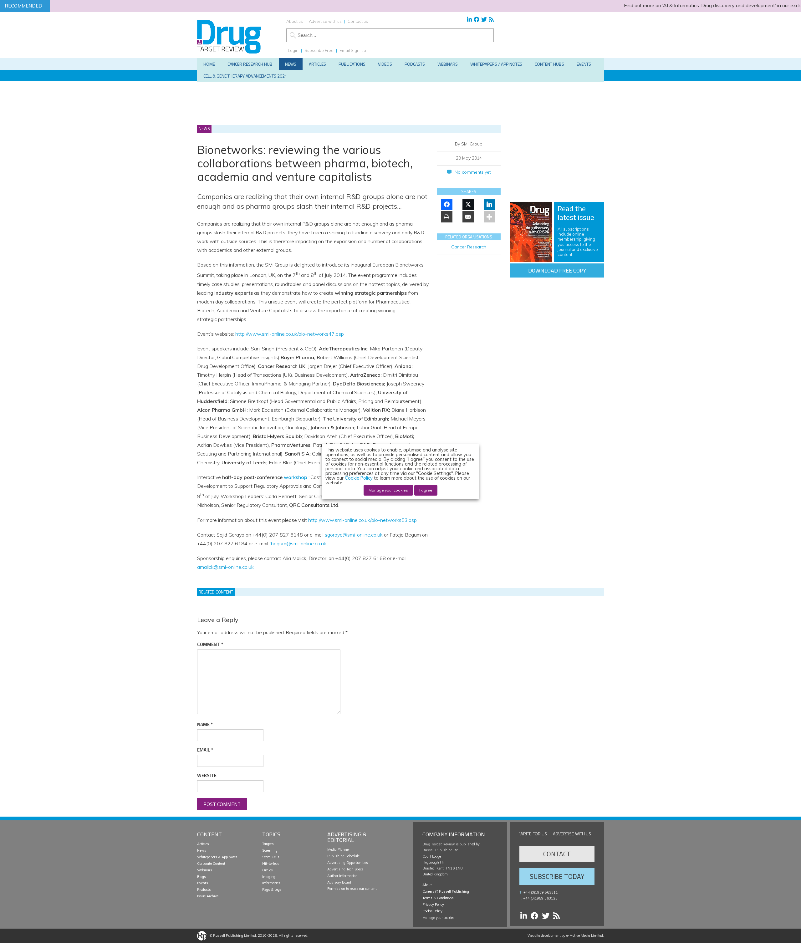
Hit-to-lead (270, 863)
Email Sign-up (352, 50)
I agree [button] (425, 490)
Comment (210, 644)
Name (204, 724)
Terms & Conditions (438, 898)
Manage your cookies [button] (438, 917)
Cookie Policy (432, 911)
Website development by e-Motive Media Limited (565, 935)
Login (293, 50)
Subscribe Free (319, 50)
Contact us (358, 21)
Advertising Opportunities (347, 862)
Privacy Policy (433, 904)
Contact (557, 854)
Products (204, 889)
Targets (268, 844)
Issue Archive (207, 896)
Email (205, 750)
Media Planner (338, 849)
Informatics (271, 883)
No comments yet (473, 172)
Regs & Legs (272, 889)
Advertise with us (325, 21)
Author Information (342, 876)
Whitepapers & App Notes (217, 857)
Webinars (204, 870)
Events (202, 883)
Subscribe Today (557, 876)
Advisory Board (339, 882)
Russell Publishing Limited (234, 935)
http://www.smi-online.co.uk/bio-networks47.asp (289, 334)
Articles (203, 844)
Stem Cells (270, 857)
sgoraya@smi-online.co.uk (354, 535)
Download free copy (557, 270)
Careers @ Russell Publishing (445, 891)
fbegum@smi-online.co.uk (297, 543)
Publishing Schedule (343, 856)
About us (294, 21)
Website (207, 775)
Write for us (533, 833)
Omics (267, 870)
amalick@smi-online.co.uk (225, 567)
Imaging (268, 876)
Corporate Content (211, 863)
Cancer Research (468, 247)
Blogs (201, 876)
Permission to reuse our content (352, 888)
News (201, 850)
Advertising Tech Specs (345, 869)
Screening (270, 850)
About (427, 885)
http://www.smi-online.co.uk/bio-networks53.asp (362, 520)
